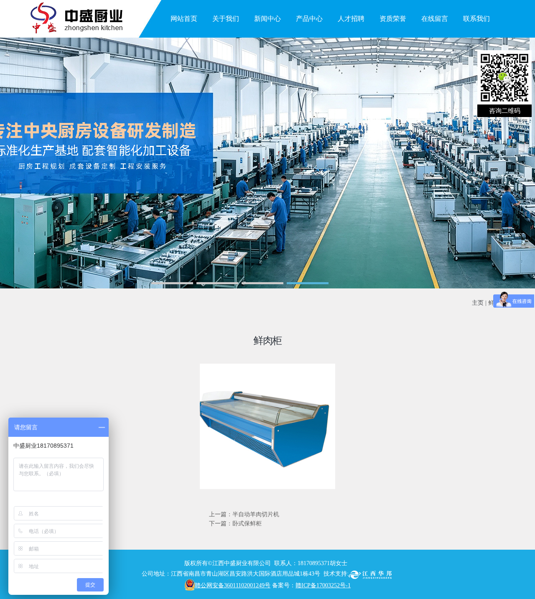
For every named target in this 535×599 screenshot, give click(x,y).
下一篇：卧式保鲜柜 (235, 523)
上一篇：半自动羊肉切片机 (244, 514)
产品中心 (309, 18)
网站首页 (184, 18)
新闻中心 (267, 18)
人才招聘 (351, 18)
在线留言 (434, 18)
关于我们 (225, 18)
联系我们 (476, 18)
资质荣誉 (393, 18)
